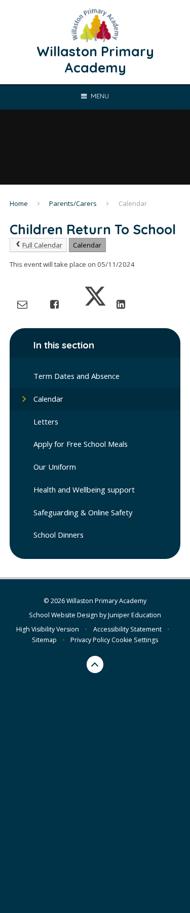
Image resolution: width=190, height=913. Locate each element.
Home (19, 203)
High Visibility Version (47, 629)
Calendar (133, 203)
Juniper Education (134, 615)
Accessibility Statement (127, 629)
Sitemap (44, 640)
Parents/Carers (73, 203)
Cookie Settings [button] (134, 640)
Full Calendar (42, 245)
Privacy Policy (90, 640)
